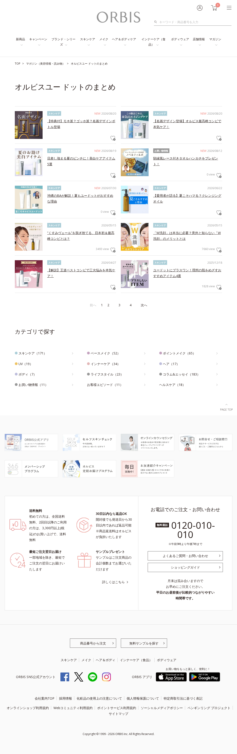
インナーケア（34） (105, 364)
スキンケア (87, 39)
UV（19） (26, 364)
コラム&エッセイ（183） (181, 374)
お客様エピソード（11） (105, 384)
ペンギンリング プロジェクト (209, 708)
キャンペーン (38, 39)
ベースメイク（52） (105, 353)
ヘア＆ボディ (105, 660)
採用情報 (65, 698)
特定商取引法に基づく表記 (183, 698)
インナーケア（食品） (153, 42)
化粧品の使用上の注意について (99, 698)
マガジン (215, 39)
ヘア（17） (171, 364)
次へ (144, 305)
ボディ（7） (28, 374)
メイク (103, 39)
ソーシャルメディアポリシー (162, 708)
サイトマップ (118, 713)
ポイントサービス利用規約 (116, 708)
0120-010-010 (193, 530)
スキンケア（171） (33, 353)
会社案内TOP (44, 698)
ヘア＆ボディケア (124, 39)
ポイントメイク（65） (179, 353)
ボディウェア (180, 39)
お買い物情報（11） (33, 384)
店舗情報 (199, 39)
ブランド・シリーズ (63, 42)
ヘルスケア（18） (172, 384)
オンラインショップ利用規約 (28, 708)
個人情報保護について (143, 698)
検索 (156, 22)
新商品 (20, 39)
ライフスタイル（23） (107, 374)
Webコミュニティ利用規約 (73, 708)
